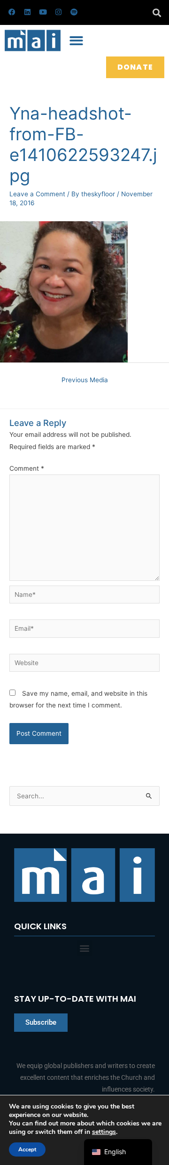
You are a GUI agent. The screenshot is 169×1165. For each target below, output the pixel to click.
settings (104, 1132)
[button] (156, 12)
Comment (26, 468)
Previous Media (84, 380)
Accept (27, 1149)
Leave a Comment (37, 194)
